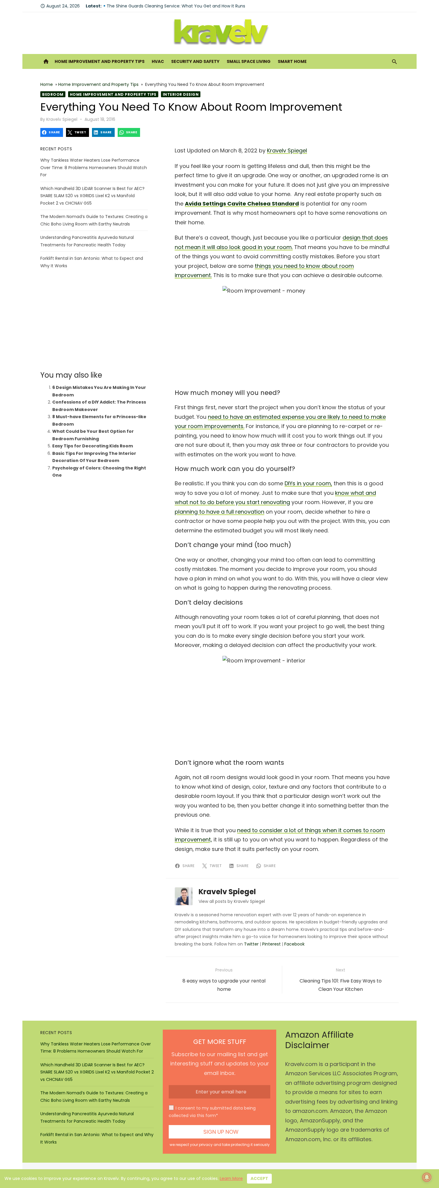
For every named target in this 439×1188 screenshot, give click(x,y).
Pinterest (271, 944)
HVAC (158, 61)
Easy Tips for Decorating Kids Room (92, 446)
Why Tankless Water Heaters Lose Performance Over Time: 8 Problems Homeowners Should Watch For (93, 167)
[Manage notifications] (427, 1177)
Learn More (231, 1178)
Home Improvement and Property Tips (100, 61)
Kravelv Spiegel (61, 119)
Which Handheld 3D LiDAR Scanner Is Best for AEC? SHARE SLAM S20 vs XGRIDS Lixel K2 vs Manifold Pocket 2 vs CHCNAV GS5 (92, 196)
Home (46, 84)
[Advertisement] (94, 320)
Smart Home (292, 61)
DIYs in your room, (308, 483)
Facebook (294, 944)
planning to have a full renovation (219, 511)
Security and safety (195, 61)
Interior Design (181, 94)
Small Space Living (249, 61)
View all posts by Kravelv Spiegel (232, 901)
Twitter (251, 944)
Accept (259, 1178)
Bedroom (53, 94)
